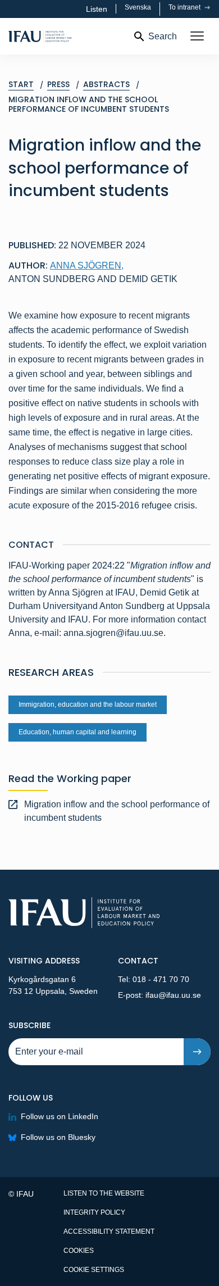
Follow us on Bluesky (58, 1137)
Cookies (78, 1251)
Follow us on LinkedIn (59, 1116)
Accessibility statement (108, 1231)
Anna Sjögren (87, 265)
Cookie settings (93, 1270)
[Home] (66, 36)
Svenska (138, 7)
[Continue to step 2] (197, 1051)
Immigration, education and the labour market (88, 704)
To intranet (185, 7)
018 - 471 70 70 (161, 979)
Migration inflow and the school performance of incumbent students (116, 811)
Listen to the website (103, 1193)
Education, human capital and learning (77, 732)
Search (162, 36)
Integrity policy (94, 1212)
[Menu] (197, 36)
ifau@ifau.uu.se (173, 994)
